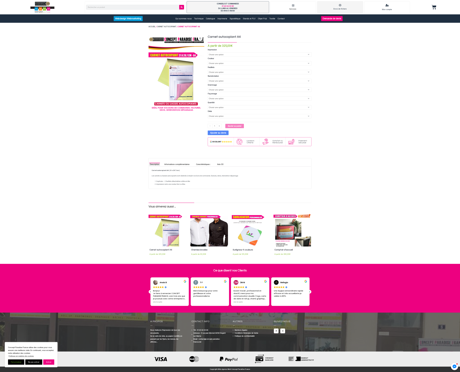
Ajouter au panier (235, 126)
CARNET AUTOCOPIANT (166, 27)
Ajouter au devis (218, 133)
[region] (31, 354)
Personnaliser (16, 362)
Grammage (212, 85)
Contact (281, 18)
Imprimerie (222, 18)
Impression (212, 50)
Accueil (152, 27)
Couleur (211, 58)
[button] (200, 38)
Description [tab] (154, 164)
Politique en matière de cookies (21, 356)
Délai (210, 111)
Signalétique (235, 18)
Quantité (211, 102)
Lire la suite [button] (197, 302)
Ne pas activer (34, 362)
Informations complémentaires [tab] (177, 164)
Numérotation (213, 76)
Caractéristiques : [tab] (203, 164)
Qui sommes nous (183, 18)
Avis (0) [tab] (220, 164)
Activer (49, 362)
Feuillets (211, 67)
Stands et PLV (249, 18)
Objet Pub (262, 18)
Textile (272, 18)
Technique (199, 18)
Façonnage (212, 93)
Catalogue (210, 18)
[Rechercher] (181, 7)
